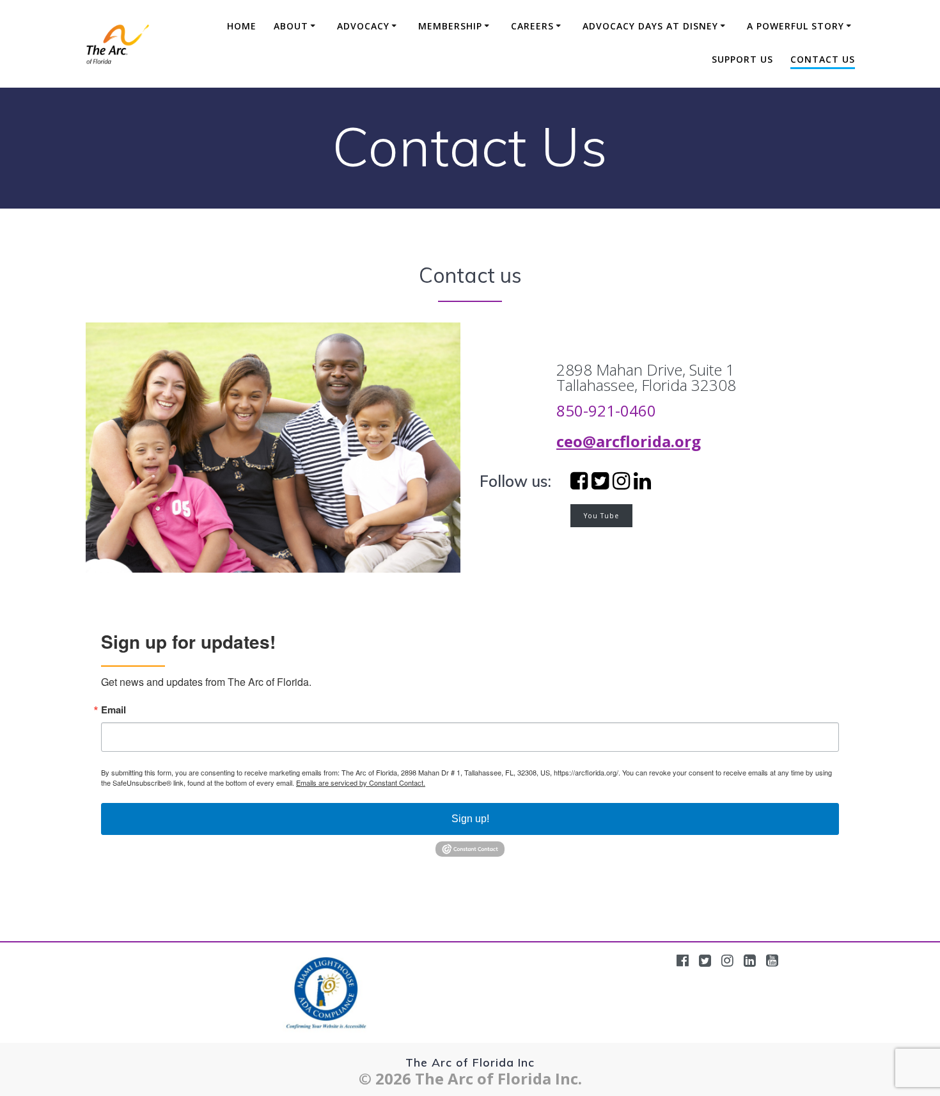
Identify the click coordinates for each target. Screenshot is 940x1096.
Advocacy (363, 26)
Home (241, 26)
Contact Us (822, 59)
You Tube (601, 515)
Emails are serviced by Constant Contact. (360, 782)
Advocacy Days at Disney (650, 26)
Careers (532, 26)
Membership (450, 26)
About (291, 26)
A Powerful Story (795, 26)
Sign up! (470, 818)
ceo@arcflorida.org (628, 441)
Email (113, 710)
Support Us (742, 59)
